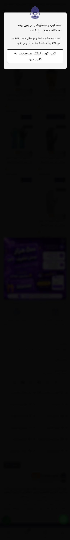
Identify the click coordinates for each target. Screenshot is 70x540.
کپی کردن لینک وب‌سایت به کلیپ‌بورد (35, 56)
